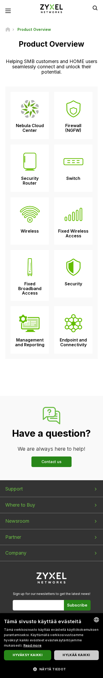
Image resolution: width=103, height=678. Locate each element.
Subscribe (77, 605)
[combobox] (96, 619)
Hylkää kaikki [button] (76, 655)
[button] (51, 669)
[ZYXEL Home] (51, 8)
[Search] (95, 8)
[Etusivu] (7, 29)
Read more (33, 645)
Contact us (51, 461)
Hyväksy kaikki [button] (28, 655)
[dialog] (51, 645)
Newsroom (17, 521)
